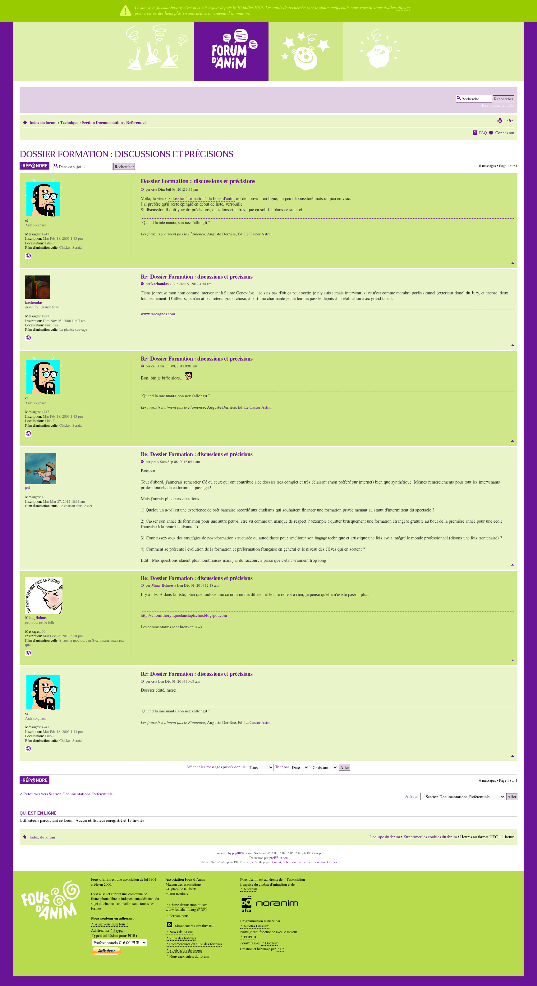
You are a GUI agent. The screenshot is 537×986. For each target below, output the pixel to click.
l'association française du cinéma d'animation (272, 882)
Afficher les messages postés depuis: (217, 767)
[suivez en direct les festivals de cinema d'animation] (305, 51)
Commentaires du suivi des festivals (195, 943)
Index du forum (43, 122)
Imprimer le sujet (499, 120)
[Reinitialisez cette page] (231, 51)
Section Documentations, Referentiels (114, 122)
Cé (282, 948)
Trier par (282, 767)
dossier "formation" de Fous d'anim (203, 198)
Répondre (27, 164)
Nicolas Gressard (256, 925)
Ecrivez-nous (179, 915)
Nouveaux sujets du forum (189, 956)
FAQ (483, 132)
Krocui (276, 862)
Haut (512, 263)
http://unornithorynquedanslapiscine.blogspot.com (184, 615)
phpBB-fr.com (278, 858)
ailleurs (403, 7)
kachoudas (160, 283)
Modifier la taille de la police (509, 120)
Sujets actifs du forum (185, 949)
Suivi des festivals (182, 937)
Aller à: (411, 796)
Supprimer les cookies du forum (430, 836)
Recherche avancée (498, 105)
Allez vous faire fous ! (111, 923)
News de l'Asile (181, 931)
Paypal (118, 930)
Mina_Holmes (162, 585)
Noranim (250, 888)
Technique (69, 122)
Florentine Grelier (325, 862)
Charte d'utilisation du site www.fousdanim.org (186, 907)
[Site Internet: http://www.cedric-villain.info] (28, 256)
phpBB (236, 853)
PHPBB (250, 936)
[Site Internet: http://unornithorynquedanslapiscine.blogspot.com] (28, 653)
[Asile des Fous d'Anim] (156, 51)
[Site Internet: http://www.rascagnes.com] (28, 338)
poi (153, 461)
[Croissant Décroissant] (331, 767)
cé (152, 189)
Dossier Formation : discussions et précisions (126, 154)
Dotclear (271, 942)
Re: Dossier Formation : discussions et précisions (196, 276)
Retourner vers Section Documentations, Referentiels (67, 794)
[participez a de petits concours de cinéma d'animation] (380, 51)
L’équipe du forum (384, 836)
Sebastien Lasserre (295, 862)
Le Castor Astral (258, 234)
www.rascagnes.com (158, 313)
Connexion (504, 132)
